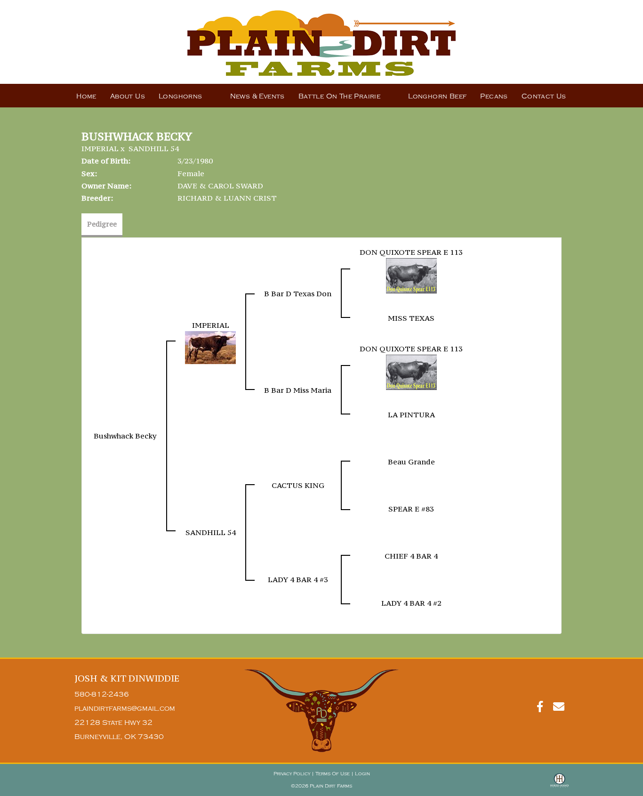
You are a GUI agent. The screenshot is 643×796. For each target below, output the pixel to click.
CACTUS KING (298, 485)
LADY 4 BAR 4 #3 (298, 579)
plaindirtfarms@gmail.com (124, 709)
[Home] (321, 711)
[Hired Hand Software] (559, 784)
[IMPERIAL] (210, 346)
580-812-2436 (101, 694)
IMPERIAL (100, 148)
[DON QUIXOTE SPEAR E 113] (411, 275)
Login (362, 774)
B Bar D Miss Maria (297, 390)
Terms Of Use (332, 774)
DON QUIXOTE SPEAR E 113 (411, 252)
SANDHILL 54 (154, 148)
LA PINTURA (411, 414)
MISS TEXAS (411, 318)
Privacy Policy (291, 774)
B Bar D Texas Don (297, 293)
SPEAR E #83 (411, 508)
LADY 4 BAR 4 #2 (411, 603)
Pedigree (102, 223)
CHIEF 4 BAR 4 (411, 555)
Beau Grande (411, 461)
